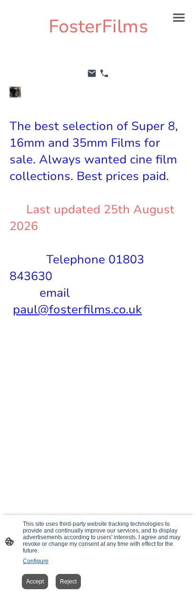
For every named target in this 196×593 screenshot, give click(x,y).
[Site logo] (98, 47)
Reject (68, 581)
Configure (36, 561)
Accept (35, 581)
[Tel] (104, 73)
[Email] (92, 73)
